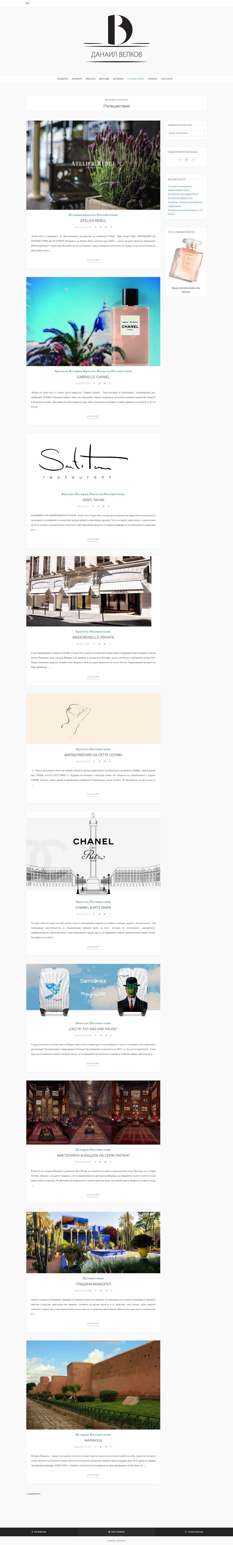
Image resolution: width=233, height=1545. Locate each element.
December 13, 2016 (82, 1035)
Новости (63, 79)
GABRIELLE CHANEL (93, 377)
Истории (118, 79)
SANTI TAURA (93, 500)
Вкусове (104, 79)
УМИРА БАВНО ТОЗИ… (179, 190)
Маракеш (93, 1440)
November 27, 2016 (83, 1290)
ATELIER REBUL (93, 221)
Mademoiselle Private (93, 637)
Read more (93, 260)
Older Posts (34, 1494)
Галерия (153, 79)
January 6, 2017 (83, 761)
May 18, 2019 (83, 506)
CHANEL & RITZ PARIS (93, 908)
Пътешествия (135, 79)
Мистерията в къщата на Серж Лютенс (93, 1155)
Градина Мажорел (93, 1284)
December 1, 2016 (83, 1162)
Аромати (77, 79)
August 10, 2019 (83, 383)
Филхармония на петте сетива (93, 755)
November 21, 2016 (82, 1447)
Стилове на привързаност (180, 186)
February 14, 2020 (82, 227)
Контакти (166, 79)
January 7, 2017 (83, 644)
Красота (91, 79)
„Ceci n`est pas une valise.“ (93, 1029)
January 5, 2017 (83, 914)
